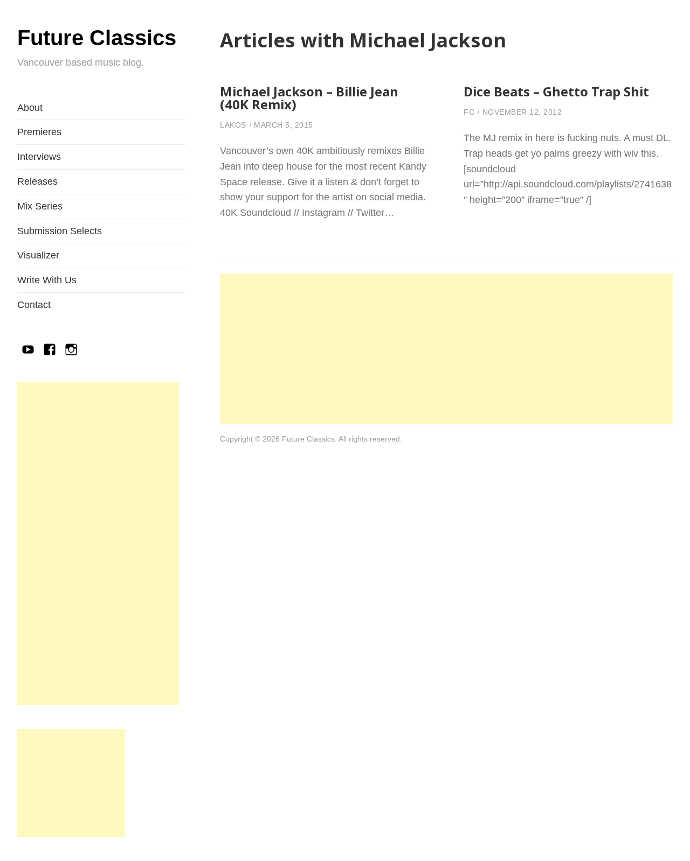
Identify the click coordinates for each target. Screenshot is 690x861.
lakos (233, 125)
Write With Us (47, 280)
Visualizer (38, 255)
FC (469, 112)
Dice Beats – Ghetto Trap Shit (556, 91)
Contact (34, 304)
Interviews (39, 156)
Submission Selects (59, 231)
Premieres (39, 132)
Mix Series (40, 206)
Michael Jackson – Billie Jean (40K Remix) (309, 97)
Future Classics (96, 38)
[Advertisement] (98, 543)
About (30, 107)
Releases (37, 181)
